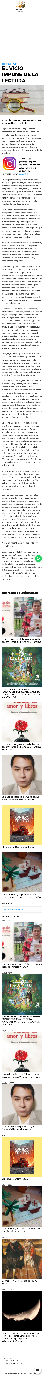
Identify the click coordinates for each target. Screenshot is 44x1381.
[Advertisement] (22, 36)
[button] (38, 558)
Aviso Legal (8, 1358)
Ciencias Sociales (9, 64)
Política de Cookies (12, 1361)
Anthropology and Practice (13, 909)
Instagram (23, 174)
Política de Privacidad (13, 1363)
